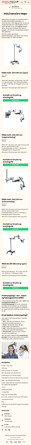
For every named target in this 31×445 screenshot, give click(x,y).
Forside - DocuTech (7, 365)
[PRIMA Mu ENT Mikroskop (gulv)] (15, 247)
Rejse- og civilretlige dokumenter (11, 380)
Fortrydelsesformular (7, 399)
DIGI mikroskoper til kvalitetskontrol (11, 373)
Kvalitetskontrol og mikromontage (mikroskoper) (15, 404)
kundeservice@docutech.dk (12, 427)
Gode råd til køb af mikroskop (10, 370)
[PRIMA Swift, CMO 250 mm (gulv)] (15, 56)
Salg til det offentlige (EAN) (9, 394)
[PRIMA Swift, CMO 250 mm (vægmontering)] (15, 118)
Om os (3, 387)
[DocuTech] (10, 2)
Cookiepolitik (5, 392)
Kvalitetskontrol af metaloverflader (11, 375)
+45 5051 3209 (8, 421)
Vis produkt (15, 100)
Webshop (4, 368)
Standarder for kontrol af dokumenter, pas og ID (15, 378)
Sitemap (4, 406)
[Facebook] (2, 430)
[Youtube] (6, 430)
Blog (3, 402)
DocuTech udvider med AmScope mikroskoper (15, 397)
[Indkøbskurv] (25, 2)
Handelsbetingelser (7, 389)
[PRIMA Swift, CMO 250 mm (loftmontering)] (15, 183)
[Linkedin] (9, 430)
